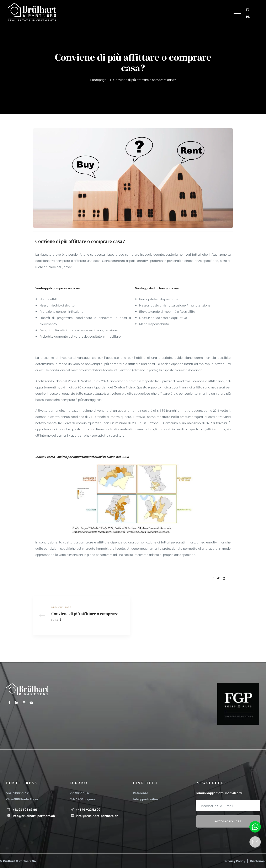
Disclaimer (258, 860)
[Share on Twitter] (218, 578)
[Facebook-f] (9, 703)
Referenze (140, 792)
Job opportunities (145, 799)
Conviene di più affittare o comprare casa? (81, 615)
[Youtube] (31, 703)
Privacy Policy (234, 860)
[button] (237, 13)
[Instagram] (24, 703)
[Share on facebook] (213, 578)
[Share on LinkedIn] (224, 578)
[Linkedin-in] (17, 703)
